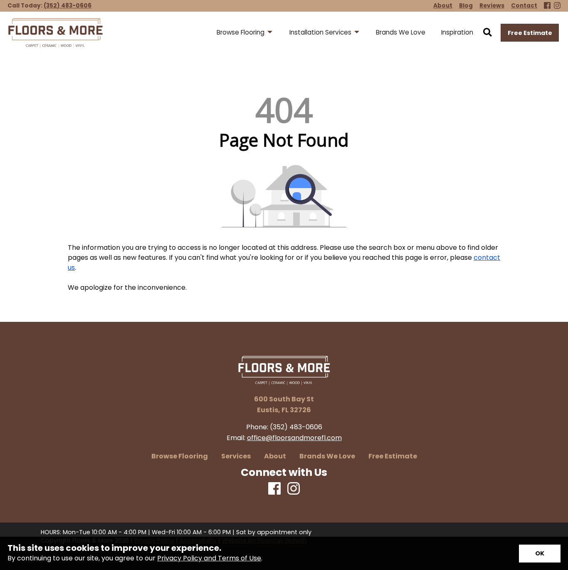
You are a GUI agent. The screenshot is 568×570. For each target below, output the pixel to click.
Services (236, 456)
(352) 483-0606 (67, 6)
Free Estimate (530, 33)
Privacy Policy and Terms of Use (209, 558)
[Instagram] (557, 6)
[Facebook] (547, 6)
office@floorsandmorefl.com (294, 438)
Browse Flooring (179, 456)
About (275, 456)
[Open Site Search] (487, 33)
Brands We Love (327, 456)
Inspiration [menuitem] (457, 32)
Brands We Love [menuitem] (400, 32)
